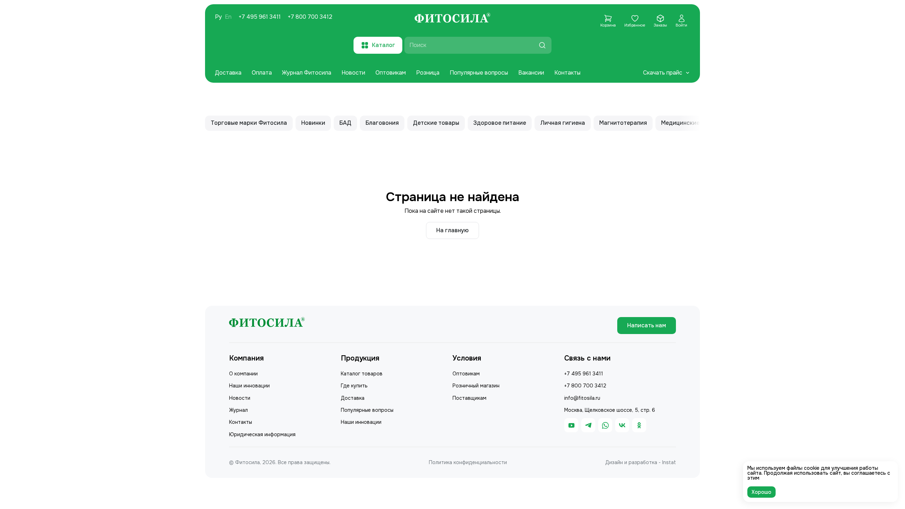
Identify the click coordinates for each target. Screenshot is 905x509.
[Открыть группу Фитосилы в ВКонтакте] (622, 425)
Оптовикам (390, 72)
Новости (353, 72)
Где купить (354, 385)
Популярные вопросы (479, 72)
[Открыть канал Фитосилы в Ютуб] (571, 425)
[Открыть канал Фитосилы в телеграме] (588, 425)
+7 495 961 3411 (260, 17)
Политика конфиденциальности (468, 462)
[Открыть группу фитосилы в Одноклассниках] (639, 425)
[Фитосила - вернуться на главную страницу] (452, 19)
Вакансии (531, 72)
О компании (243, 373)
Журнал (238, 410)
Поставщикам (469, 398)
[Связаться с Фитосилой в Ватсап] (605, 425)
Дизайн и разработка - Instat (640, 462)
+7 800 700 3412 (310, 17)
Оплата (262, 72)
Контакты (567, 72)
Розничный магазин (476, 385)
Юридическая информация (262, 434)
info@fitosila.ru (582, 398)
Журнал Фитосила (306, 72)
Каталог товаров (362, 373)
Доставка (228, 72)
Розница (427, 72)
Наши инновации (249, 385)
